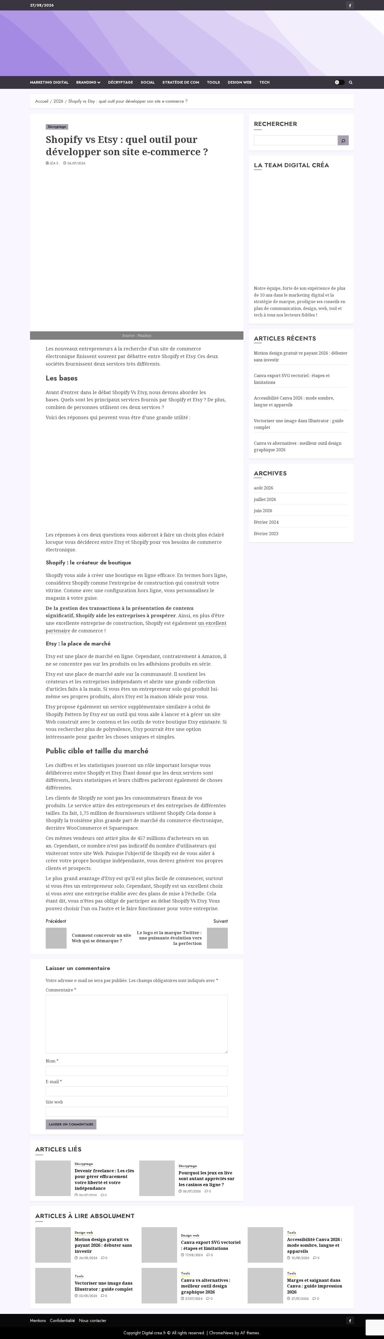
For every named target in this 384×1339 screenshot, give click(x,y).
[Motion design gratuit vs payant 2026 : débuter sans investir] (53, 1245)
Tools (213, 82)
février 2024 (266, 522)
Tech (264, 82)
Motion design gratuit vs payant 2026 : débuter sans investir (103, 1245)
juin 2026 (263, 510)
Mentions (38, 1321)
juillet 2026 (265, 499)
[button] (350, 82)
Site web (54, 1102)
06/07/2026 (77, 163)
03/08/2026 (88, 1296)
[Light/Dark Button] (339, 82)
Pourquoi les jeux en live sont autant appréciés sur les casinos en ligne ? (207, 1178)
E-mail (54, 1081)
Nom (52, 1061)
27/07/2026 (194, 1299)
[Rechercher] (343, 140)
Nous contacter (92, 1321)
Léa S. (55, 163)
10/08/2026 (301, 1258)
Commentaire (61, 990)
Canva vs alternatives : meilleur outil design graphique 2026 (205, 1286)
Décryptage (120, 82)
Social (148, 82)
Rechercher (275, 123)
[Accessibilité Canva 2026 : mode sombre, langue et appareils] (265, 1245)
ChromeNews (221, 1333)
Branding (86, 82)
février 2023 (266, 533)
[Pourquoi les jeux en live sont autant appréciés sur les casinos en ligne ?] (157, 1178)
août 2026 (263, 488)
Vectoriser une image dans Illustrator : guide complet (104, 1286)
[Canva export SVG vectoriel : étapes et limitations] (159, 1245)
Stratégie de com (180, 82)
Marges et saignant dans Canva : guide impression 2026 (314, 1286)
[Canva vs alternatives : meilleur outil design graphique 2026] (159, 1285)
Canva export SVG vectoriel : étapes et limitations (211, 1245)
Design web (240, 82)
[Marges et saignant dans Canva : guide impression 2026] (265, 1285)
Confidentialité (62, 1321)
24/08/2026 (88, 1258)
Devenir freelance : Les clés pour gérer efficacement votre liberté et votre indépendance (104, 1179)
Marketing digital (49, 82)
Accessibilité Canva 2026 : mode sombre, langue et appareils (314, 1245)
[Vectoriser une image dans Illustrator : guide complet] (53, 1285)
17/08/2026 (194, 1255)
